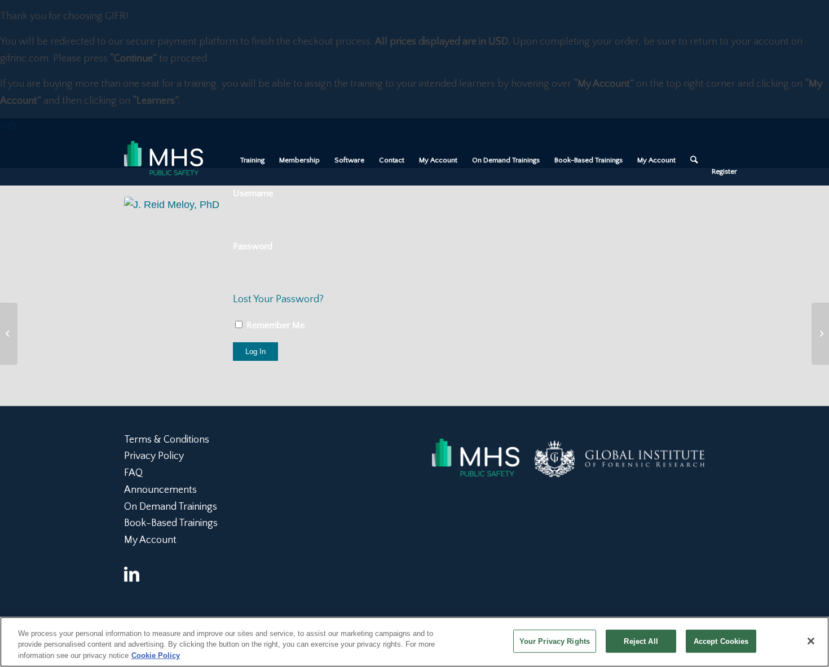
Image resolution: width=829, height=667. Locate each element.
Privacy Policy (154, 456)
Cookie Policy (155, 655)
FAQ (133, 473)
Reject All (641, 641)
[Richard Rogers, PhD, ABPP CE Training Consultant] (820, 334)
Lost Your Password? (278, 299)
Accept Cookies (721, 641)
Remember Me (274, 325)
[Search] (694, 160)
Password (252, 246)
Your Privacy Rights (554, 641)
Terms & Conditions (166, 439)
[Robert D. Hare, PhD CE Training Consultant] (8, 334)
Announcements (160, 490)
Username (253, 193)
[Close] (811, 641)
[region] (414, 642)
